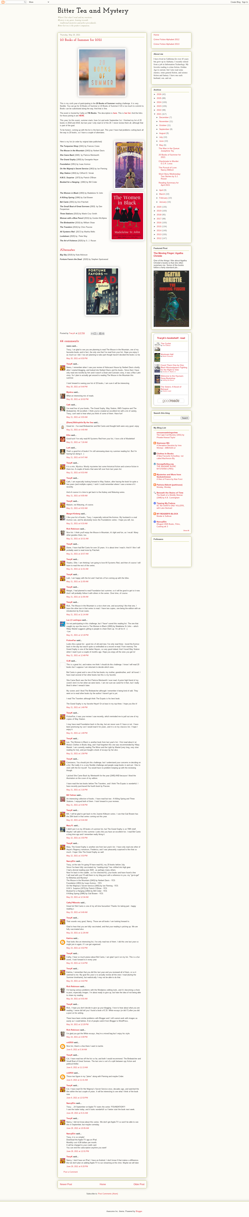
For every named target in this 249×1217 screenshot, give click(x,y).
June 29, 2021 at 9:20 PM (77, 1166)
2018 (159, 214)
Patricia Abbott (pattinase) (169, 485)
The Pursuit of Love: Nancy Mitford (168, 168)
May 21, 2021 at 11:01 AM (77, 569)
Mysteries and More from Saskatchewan (169, 475)
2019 (159, 211)
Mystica (69, 392)
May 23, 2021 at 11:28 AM (77, 933)
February (163, 198)
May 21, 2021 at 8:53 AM (76, 472)
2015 (159, 226)
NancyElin (71, 861)
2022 (159, 110)
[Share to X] (97, 333)
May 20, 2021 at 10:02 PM (77, 399)
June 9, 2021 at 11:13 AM (77, 1067)
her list (127, 113)
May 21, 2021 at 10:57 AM (77, 554)
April (161, 190)
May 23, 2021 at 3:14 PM (76, 963)
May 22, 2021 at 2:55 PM (76, 838)
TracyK (72, 333)
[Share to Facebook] (100, 333)
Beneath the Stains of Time (170, 493)
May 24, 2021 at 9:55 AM (76, 999)
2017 (159, 218)
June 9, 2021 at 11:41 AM (77, 1080)
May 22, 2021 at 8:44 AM (76, 820)
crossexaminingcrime (167, 432)
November (164, 121)
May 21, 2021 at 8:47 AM (76, 457)
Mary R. (69, 825)
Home (103, 1184)
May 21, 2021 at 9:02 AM (76, 508)
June (161, 141)
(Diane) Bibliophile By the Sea (79, 422)
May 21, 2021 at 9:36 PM (76, 805)
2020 (159, 207)
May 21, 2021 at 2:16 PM (76, 790)
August (162, 133)
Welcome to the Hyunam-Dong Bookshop (172, 377)
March (162, 194)
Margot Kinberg (73, 514)
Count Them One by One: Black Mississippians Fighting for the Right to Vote (174, 367)
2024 (159, 102)
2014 (159, 230)
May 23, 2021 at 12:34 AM (77, 897)
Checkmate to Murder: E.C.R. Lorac (169, 162)
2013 (159, 234)
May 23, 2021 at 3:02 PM (76, 948)
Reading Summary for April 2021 (169, 184)
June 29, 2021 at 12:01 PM (77, 1151)
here (115, 113)
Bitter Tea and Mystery (93, 11)
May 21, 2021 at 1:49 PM (76, 733)
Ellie (68, 435)
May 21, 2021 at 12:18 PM (77, 635)
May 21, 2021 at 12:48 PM (77, 655)
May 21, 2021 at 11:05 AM (77, 581)
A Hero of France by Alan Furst (169, 479)
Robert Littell (167, 391)
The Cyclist (166, 343)
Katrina (69, 938)
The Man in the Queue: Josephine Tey (169, 149)
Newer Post (66, 1184)
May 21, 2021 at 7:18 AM (76, 442)
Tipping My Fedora (166, 503)
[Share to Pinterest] (103, 333)
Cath (68, 405)
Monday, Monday (164, 487)
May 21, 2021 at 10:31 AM (77, 539)
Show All (186, 530)
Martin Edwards (168, 356)
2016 (159, 222)
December (164, 117)
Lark (68, 448)
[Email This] (92, 333)
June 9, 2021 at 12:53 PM (77, 1098)
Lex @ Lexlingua (73, 620)
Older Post (139, 1184)
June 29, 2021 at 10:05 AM (77, 1128)
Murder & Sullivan (164, 516)
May (161, 145)
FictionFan (71, 640)
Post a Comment (71, 1172)
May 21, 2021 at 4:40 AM (76, 430)
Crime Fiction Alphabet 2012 (166, 39)
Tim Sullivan (167, 345)
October (163, 125)
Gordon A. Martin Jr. (169, 371)
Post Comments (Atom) (108, 1194)
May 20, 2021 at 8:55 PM (76, 358)
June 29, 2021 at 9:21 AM (77, 1113)
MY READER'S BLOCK (167, 514)
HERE (81, 116)
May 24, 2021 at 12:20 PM (77, 1024)
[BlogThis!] (95, 333)
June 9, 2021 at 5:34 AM (76, 1049)
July (161, 137)
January (163, 202)
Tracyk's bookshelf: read (171, 338)
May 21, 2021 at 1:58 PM (76, 753)
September (164, 129)
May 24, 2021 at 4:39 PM (76, 1037)
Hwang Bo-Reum (168, 380)
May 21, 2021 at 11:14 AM (77, 614)
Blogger (139, 1211)
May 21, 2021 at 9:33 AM (76, 523)
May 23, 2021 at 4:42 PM (76, 981)
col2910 (69, 1042)
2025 (159, 98)
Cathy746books (73, 903)
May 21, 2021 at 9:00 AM (76, 496)
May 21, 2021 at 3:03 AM (76, 417)
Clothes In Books (165, 453)
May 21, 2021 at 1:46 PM (76, 707)
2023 (159, 106)
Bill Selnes (71, 795)
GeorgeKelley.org (165, 464)
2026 (159, 94)
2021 (159, 114)
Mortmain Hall (167, 354)
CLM (68, 661)
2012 (159, 238)
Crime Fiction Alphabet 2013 (166, 44)
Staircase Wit (163, 443)
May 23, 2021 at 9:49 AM (76, 912)
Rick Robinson (73, 529)
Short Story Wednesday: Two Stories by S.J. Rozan (170, 176)
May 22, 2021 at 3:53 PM (76, 856)
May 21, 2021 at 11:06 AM (77, 597)
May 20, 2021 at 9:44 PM (76, 387)
